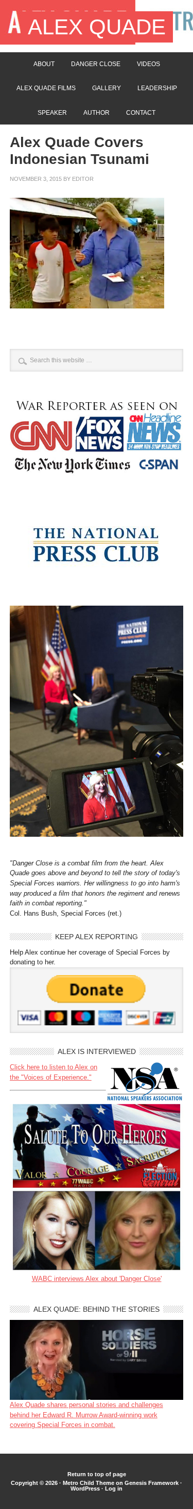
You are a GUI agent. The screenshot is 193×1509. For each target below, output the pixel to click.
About (44, 64)
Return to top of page (96, 1474)
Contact (140, 112)
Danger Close (95, 64)
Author (96, 112)
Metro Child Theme (88, 1483)
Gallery (106, 88)
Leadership (157, 88)
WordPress (85, 1488)
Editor (83, 179)
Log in (113, 1488)
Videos (148, 64)
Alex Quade (97, 27)
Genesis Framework (152, 1483)
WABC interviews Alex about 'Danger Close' (97, 1279)
